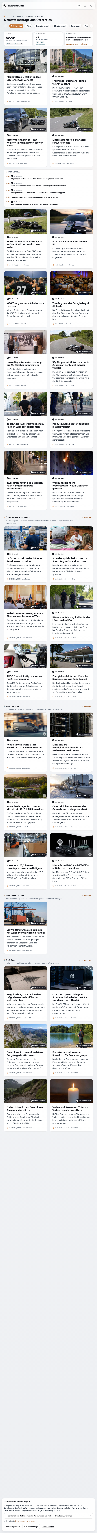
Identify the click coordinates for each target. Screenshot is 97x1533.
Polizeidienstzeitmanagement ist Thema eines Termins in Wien (25, 615)
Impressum (31, 1521)
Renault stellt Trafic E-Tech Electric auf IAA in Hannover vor (24, 746)
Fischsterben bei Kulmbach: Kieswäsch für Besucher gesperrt (71, 1054)
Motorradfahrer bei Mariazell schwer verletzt (69, 141)
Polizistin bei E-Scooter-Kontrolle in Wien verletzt (70, 425)
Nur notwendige (31, 1526)
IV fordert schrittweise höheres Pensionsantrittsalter (24, 560)
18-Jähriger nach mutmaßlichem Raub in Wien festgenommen (25, 425)
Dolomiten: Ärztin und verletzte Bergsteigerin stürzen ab (25, 1054)
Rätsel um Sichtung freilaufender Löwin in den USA (71, 619)
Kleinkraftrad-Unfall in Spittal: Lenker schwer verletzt (24, 78)
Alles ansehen (85, 518)
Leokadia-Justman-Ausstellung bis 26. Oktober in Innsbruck (24, 363)
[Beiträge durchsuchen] (79, 5)
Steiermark (75, 26)
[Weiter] (91, 26)
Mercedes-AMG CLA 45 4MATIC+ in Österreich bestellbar (70, 867)
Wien (29, 26)
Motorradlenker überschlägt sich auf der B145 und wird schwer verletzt (25, 244)
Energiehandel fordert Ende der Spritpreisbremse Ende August (70, 677)
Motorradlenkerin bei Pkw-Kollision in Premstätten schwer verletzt (25, 142)
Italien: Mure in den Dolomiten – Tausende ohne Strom (25, 1109)
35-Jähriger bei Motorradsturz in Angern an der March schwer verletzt (70, 365)
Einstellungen (48, 1526)
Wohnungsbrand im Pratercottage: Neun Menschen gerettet (70, 485)
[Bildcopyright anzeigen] (44, 70)
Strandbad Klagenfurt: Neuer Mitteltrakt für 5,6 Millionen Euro (25, 808)
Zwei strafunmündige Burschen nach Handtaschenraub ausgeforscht (25, 485)
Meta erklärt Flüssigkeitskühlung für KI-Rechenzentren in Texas (67, 747)
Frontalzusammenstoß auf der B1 (69, 243)
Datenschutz (20, 1521)
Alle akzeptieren (13, 1526)
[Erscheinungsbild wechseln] (91, 5)
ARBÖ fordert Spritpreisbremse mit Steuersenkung (24, 677)
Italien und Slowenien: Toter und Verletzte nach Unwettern (70, 1109)
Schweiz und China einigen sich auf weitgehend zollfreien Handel (26, 931)
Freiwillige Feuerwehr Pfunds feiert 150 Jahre (69, 82)
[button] (18, 38)
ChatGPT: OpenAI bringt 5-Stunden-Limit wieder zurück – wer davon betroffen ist (69, 997)
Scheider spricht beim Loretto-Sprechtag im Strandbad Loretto (70, 560)
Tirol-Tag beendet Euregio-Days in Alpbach (71, 305)
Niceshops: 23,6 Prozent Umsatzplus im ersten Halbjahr (24, 867)
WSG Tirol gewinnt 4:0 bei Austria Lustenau (25, 305)
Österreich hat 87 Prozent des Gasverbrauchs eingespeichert (69, 808)
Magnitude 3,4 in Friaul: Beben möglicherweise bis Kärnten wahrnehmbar (24, 997)
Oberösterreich (60, 26)
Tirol (86, 26)
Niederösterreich (42, 26)
